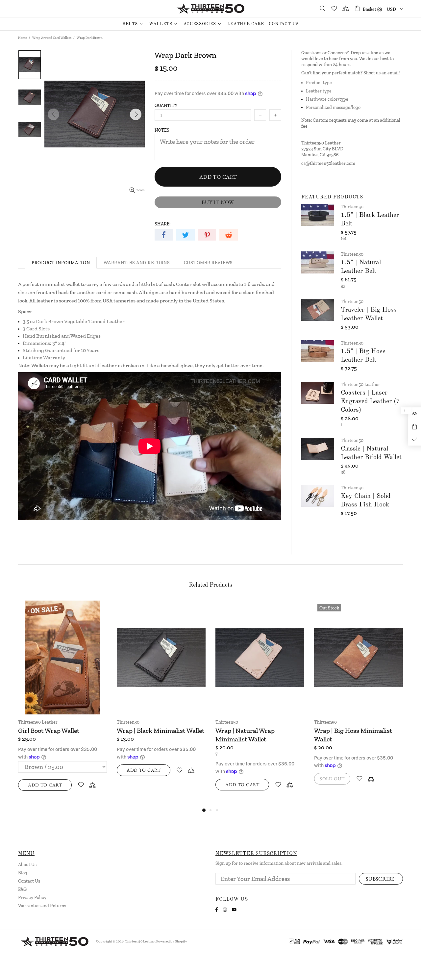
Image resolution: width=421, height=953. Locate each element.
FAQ (22, 889)
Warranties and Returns (42, 906)
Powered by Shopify (171, 941)
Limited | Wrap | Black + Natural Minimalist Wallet (252, 735)
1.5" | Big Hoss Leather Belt (363, 355)
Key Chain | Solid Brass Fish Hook (365, 500)
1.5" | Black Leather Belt (370, 219)
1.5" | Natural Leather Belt (361, 266)
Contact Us (29, 881)
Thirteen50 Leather (210, 8)
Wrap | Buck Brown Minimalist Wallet (358, 735)
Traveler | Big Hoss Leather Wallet (369, 314)
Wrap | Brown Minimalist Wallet (153, 735)
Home (22, 38)
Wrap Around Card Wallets (51, 38)
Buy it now (218, 202)
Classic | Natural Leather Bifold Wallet (371, 453)
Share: (162, 224)
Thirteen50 (352, 207)
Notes (162, 130)
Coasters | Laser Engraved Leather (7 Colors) (370, 401)
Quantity (166, 105)
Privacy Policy (32, 897)
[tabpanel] (62, 700)
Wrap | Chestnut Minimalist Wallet (58, 735)
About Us (27, 864)
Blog (22, 873)
